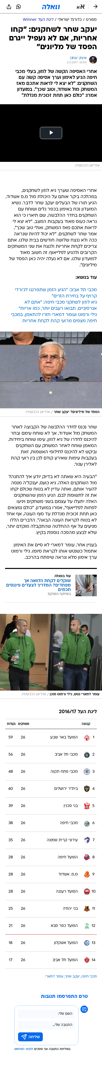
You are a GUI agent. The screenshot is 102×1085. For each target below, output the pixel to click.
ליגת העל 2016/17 (78, 712)
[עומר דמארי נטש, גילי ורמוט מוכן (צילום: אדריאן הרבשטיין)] (51, 656)
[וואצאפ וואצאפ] (18, 6)
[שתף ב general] (9, 6)
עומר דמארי (54, 976)
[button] (80, 6)
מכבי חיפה (89, 976)
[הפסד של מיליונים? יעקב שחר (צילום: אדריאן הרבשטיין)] (51, 374)
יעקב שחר (72, 976)
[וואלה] (51, 6)
